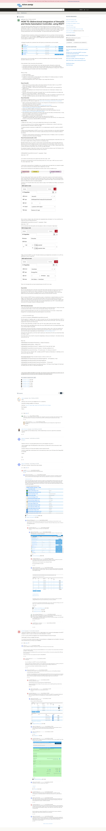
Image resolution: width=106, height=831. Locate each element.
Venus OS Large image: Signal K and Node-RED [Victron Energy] (38, 405)
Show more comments (47, 823)
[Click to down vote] (24, 419)
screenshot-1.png (25, 379)
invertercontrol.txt (36, 594)
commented (34, 421)
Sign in (87, 9)
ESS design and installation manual (73, 23)
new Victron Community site (73, 1)
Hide (27, 413)
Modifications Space (70, 63)
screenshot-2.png (25, 383)
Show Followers (70, 40)
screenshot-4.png (25, 385)
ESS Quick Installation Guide (71, 21)
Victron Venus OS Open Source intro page (74, 28)
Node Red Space (69, 65)
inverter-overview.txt (30, 517)
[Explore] (85, 10)
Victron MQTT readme (70, 32)
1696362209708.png (38, 779)
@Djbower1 (25, 471)
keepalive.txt (35, 732)
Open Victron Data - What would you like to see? (76, 60)
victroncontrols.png (36, 555)
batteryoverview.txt (36, 595)
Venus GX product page (71, 27)
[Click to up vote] (23, 419)
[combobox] (40, 10)
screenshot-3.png (25, 381)
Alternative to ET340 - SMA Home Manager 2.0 (75, 58)
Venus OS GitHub (69, 30)
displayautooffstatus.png (36, 723)
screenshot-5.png (25, 386)
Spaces (81, 9)
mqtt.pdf (34, 786)
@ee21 (24, 439)
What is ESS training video (71, 19)
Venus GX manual (69, 25)
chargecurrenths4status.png (39, 608)
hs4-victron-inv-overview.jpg (32, 515)
